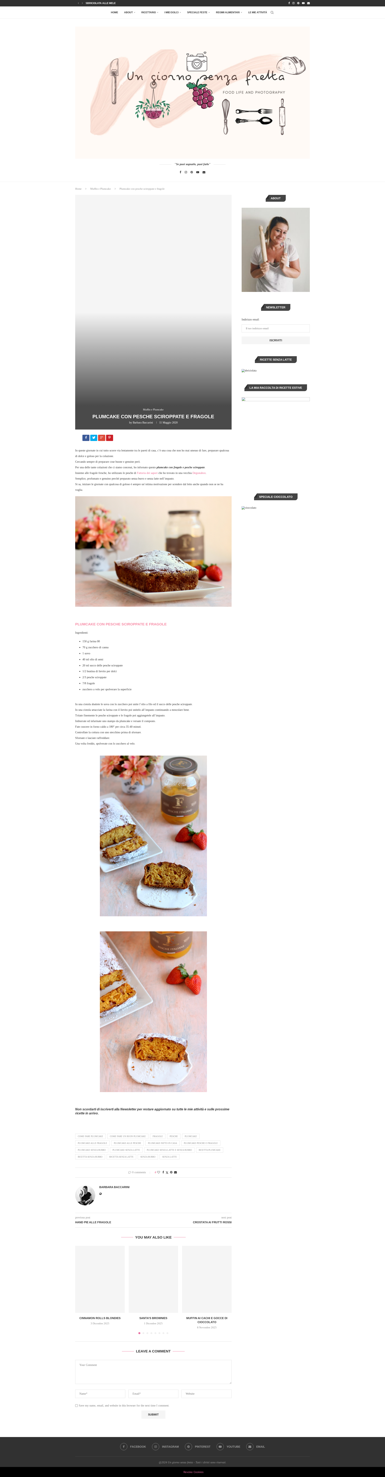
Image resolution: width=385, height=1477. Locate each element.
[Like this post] (158, 1172)
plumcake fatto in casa (162, 1143)
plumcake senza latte (126, 1150)
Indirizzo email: (251, 319)
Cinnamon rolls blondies (100, 1318)
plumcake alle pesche (127, 1143)
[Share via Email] (175, 1172)
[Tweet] (94, 438)
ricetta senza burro (90, 1157)
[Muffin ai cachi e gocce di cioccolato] (207, 1279)
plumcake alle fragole (92, 1143)
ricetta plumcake (210, 1150)
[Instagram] (293, 3)
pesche (174, 1136)
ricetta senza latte (121, 1157)
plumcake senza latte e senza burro (169, 1150)
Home (114, 12)
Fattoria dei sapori (147, 473)
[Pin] (110, 438)
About (128, 12)
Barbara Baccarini (143, 422)
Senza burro (147, 1157)
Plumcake (191, 1136)
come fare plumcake (90, 1136)
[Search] (272, 12)
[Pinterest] (298, 3)
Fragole (158, 1136)
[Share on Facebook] (86, 438)
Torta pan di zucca (98, 3)
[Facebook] (289, 3)
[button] (78, 3)
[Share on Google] (102, 438)
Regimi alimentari (228, 12)
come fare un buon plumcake (128, 1136)
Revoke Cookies (193, 1472)
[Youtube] (303, 3)
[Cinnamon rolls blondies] (100, 1279)
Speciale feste (197, 12)
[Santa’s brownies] (153, 1279)
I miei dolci (171, 12)
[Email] (308, 3)
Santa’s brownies (153, 1318)
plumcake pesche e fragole (201, 1143)
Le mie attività (257, 12)
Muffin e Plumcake (100, 188)
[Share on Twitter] (167, 1172)
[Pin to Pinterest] (171, 1172)
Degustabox (199, 473)
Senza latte (169, 1157)
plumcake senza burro (92, 1150)
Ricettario (148, 12)
